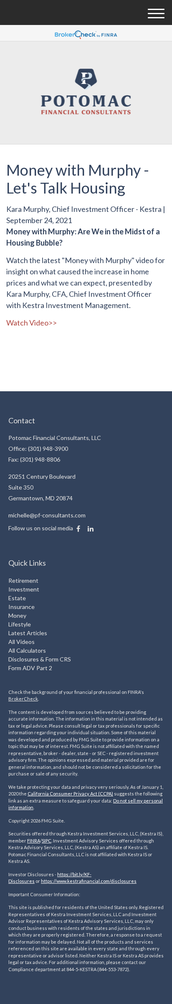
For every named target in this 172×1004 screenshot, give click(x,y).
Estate (17, 597)
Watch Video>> (31, 322)
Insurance (21, 606)
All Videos (21, 641)
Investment (23, 589)
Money (17, 615)
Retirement (23, 580)
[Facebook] (78, 529)
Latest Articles (27, 632)
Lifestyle (19, 624)
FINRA (33, 840)
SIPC (46, 840)
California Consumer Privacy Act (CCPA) (70, 793)
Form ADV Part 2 (30, 667)
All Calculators (27, 650)
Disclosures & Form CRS (39, 659)
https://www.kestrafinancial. (71, 881)
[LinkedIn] (91, 529)
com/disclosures (119, 881)
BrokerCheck (23, 698)
